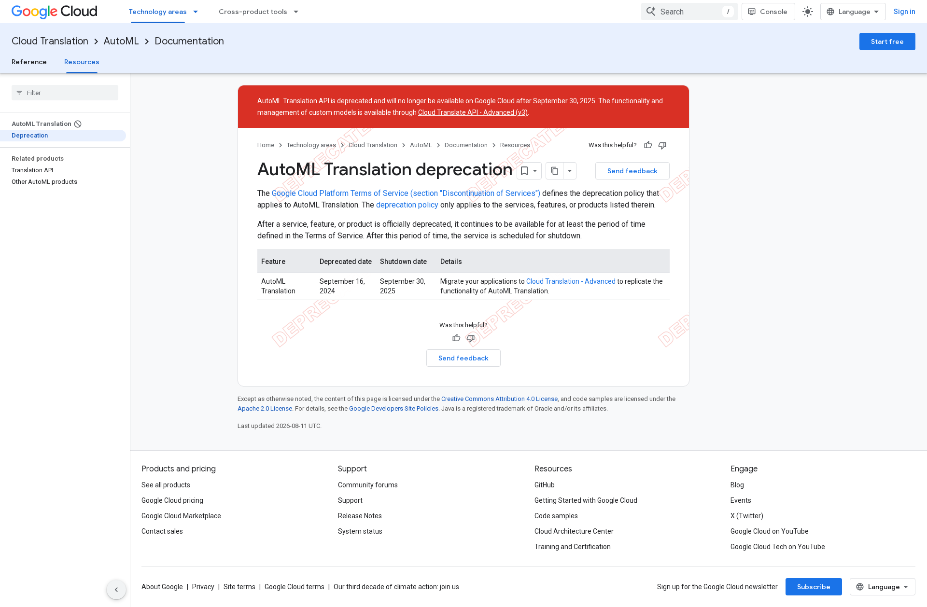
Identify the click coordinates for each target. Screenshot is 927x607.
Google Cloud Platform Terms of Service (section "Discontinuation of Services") (406, 193)
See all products (165, 485)
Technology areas (158, 11)
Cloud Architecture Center (574, 531)
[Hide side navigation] (116, 589)
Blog (737, 485)
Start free (887, 41)
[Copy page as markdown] (554, 171)
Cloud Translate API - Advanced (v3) (473, 112)
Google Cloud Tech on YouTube (777, 547)
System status (360, 531)
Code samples (556, 516)
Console (773, 11)
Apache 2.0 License (265, 408)
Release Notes (360, 516)
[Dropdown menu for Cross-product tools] (298, 11)
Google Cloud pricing (172, 500)
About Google (162, 587)
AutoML (121, 41)
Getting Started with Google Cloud (585, 500)
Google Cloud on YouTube (769, 531)
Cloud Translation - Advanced (571, 281)
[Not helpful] (662, 145)
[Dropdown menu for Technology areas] (198, 11)
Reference (29, 61)
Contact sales (162, 531)
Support (350, 500)
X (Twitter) (746, 516)
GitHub (544, 485)
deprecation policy (407, 204)
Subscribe (813, 586)
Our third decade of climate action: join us (396, 587)
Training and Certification (572, 547)
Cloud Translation (50, 41)
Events (740, 500)
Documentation (189, 41)
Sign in (904, 11)
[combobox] (689, 11)
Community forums (368, 485)
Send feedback (632, 170)
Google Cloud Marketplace (181, 516)
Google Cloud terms (294, 587)
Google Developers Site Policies (393, 408)
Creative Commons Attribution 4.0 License (499, 398)
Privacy (203, 587)
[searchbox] (65, 92)
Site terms (239, 587)
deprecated (354, 101)
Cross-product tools (253, 11)
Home (265, 145)
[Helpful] (648, 145)
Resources (81, 61)
